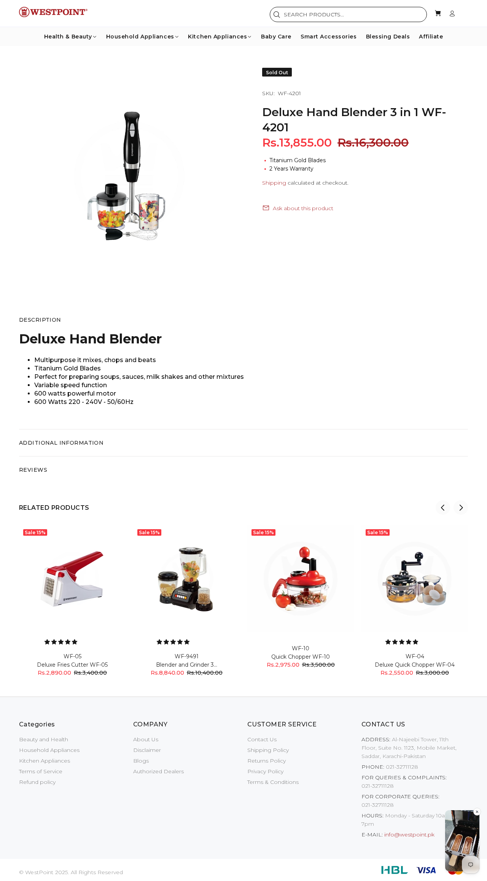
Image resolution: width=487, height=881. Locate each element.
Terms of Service (40, 771)
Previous (443, 507)
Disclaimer (147, 750)
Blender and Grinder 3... (186, 664)
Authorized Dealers (158, 771)
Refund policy (37, 782)
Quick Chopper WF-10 (300, 656)
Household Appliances (49, 750)
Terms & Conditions (273, 782)
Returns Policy (266, 760)
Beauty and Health (43, 739)
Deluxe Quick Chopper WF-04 (415, 664)
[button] (62, 641)
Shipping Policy (268, 750)
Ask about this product (303, 208)
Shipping (274, 182)
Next (461, 507)
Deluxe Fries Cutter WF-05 (72, 664)
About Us (145, 739)
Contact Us (262, 739)
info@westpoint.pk (409, 834)
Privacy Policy (265, 771)
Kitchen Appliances (44, 760)
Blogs (141, 760)
